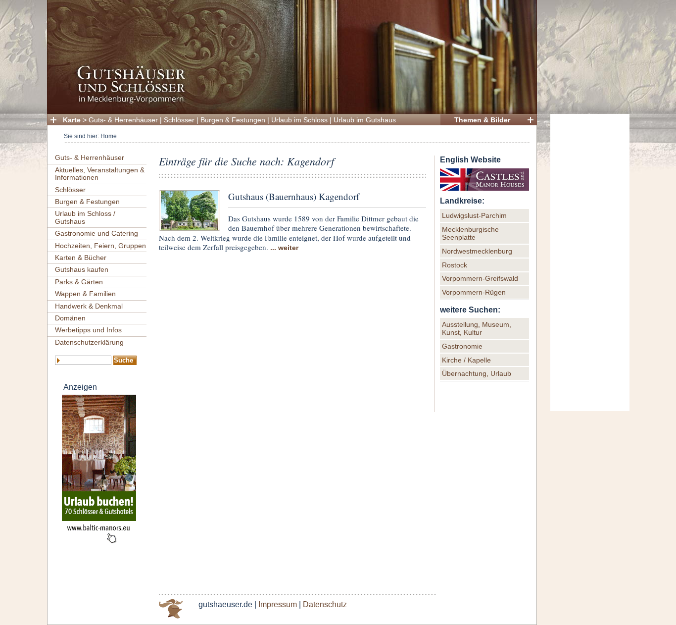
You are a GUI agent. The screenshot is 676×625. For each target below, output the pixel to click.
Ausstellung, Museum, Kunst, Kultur (476, 328)
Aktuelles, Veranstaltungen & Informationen (100, 173)
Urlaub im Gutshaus (365, 120)
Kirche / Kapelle (466, 360)
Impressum (277, 604)
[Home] (289, 102)
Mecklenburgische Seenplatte (470, 233)
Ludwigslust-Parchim (474, 215)
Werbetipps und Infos (88, 330)
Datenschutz (325, 604)
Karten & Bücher (80, 257)
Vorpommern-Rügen (474, 292)
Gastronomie (462, 346)
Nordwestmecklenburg (477, 251)
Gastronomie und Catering (96, 233)
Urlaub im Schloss (299, 120)
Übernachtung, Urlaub (476, 373)
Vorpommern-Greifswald (480, 278)
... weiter (284, 248)
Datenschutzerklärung (89, 342)
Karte (72, 120)
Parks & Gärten (79, 282)
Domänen (70, 318)
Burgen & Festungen (232, 120)
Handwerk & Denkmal (89, 306)
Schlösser (179, 120)
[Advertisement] (589, 262)
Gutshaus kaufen (81, 269)
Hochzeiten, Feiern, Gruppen (100, 246)
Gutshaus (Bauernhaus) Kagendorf (293, 196)
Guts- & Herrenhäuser (123, 120)
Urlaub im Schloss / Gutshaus (85, 217)
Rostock (454, 265)
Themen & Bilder (482, 120)
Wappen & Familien (85, 294)
